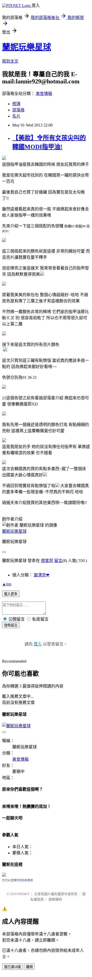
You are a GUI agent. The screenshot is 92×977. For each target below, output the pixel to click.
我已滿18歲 (12, 967)
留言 (58, 560)
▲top (6, 584)
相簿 (16, 104)
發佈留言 (10, 625)
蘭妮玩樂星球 (26, 47)
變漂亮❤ (41, 575)
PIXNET (23, 894)
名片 (16, 116)
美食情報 (44, 93)
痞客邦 (47, 560)
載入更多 (10, 594)
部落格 (18, 110)
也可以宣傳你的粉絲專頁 (17, 880)
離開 (29, 967)
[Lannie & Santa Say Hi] (4, 875)
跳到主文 (10, 61)
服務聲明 (55, 899)
